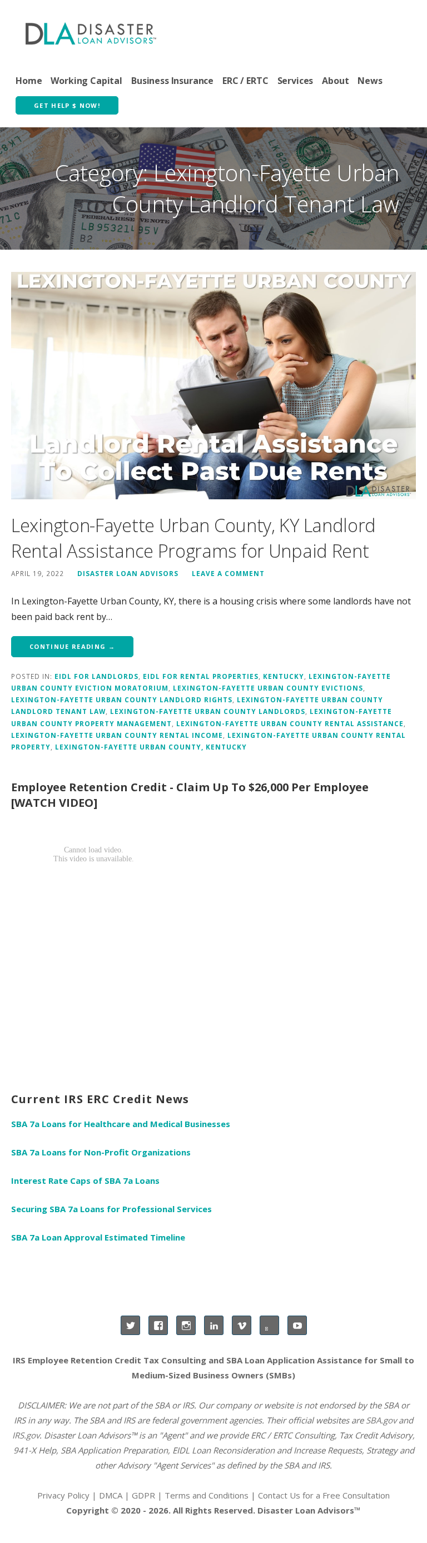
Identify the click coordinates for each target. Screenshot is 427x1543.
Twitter (130, 1325)
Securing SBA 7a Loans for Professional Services (111, 1208)
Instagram (186, 1325)
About (335, 81)
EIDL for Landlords (96, 676)
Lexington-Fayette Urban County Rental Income (117, 735)
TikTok (269, 1325)
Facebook (158, 1325)
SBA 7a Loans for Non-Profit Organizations (101, 1152)
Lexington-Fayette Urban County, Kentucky (151, 746)
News (370, 81)
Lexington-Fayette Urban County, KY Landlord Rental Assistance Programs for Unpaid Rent (193, 538)
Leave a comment (228, 573)
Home (29, 81)
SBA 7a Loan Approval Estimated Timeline (98, 1237)
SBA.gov (381, 1420)
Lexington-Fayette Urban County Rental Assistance (290, 723)
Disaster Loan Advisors (127, 573)
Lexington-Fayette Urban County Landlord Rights (121, 699)
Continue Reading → (72, 646)
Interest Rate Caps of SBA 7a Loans (85, 1180)
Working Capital (86, 81)
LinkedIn (214, 1325)
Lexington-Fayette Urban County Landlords (207, 711)
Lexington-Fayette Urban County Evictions (268, 687)
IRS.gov (25, 1435)
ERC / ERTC (245, 81)
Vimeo (241, 1325)
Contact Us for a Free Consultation (324, 1495)
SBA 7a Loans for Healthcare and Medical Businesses (120, 1123)
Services (295, 81)
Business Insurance (172, 81)
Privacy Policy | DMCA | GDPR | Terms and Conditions (143, 1495)
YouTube (297, 1325)
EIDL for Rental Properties (201, 676)
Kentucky (283, 676)
